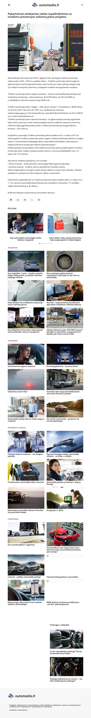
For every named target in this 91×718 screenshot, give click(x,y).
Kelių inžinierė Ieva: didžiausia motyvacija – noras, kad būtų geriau (26, 303)
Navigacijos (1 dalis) (55, 510)
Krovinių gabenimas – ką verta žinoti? (62, 366)
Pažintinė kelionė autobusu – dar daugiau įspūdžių (25, 455)
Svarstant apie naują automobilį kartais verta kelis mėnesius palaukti (63, 392)
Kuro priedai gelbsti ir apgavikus (21, 545)
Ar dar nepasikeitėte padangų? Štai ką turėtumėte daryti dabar (66, 652)
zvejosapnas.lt (26, 707)
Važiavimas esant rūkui (17, 391)
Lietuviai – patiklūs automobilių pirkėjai (24, 577)
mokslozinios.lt (14, 707)
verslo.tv (65, 705)
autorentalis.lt (23, 710)
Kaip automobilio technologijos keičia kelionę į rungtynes (25, 239)
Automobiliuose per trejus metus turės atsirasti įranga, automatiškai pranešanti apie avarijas (64, 550)
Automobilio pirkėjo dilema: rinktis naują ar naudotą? (26, 420)
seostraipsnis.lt (74, 705)
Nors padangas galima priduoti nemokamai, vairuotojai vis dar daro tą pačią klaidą (63, 275)
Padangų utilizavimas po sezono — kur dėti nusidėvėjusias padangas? (66, 680)
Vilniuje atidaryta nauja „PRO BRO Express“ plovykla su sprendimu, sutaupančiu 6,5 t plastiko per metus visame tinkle (65, 332)
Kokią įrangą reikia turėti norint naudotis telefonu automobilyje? (25, 603)
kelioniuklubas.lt (46, 705)
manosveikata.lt (33, 705)
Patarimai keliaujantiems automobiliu (62, 577)
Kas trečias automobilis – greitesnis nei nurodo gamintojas (63, 420)
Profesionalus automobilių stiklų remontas (26, 482)
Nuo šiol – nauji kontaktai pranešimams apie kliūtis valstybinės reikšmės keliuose (64, 303)
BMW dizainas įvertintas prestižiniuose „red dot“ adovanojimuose (63, 603)
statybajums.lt (22, 705)
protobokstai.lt (37, 707)
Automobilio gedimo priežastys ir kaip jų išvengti (64, 483)
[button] (40, 243)
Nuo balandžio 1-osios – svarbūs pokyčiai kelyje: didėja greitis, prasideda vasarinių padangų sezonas (25, 275)
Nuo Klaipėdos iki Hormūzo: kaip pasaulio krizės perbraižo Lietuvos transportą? (25, 331)
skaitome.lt (57, 705)
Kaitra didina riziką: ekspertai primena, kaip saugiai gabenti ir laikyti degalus (65, 239)
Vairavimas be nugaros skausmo (21, 366)
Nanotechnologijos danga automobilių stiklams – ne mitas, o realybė (63, 455)
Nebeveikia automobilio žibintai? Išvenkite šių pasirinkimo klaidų (25, 511)
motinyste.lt (48, 707)
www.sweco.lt (21, 113)
